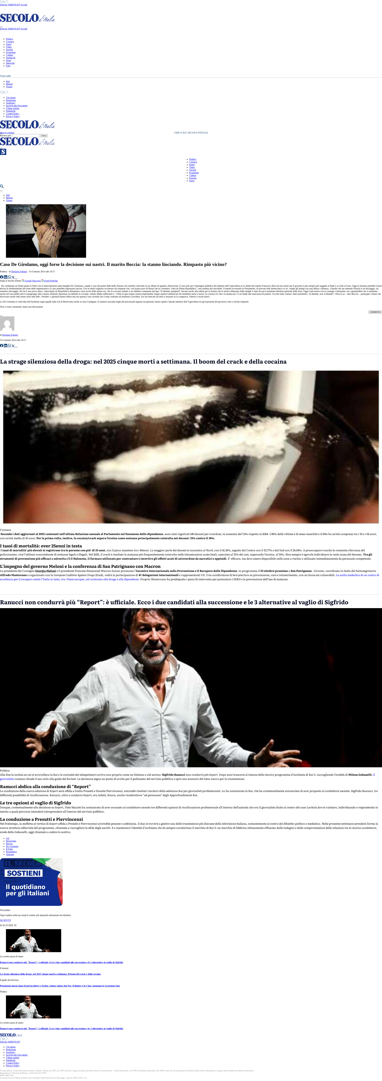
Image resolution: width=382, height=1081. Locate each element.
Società (9, 49)
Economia (11, 52)
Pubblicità (10, 111)
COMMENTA (375, 312)
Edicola (3, 4)
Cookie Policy (12, 113)
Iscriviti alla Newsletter (17, 105)
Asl (7, 838)
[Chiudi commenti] (1, 315)
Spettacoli (10, 57)
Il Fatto (9, 849)
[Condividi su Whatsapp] (10, 278)
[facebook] (1, 2)
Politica (9, 39)
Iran (8, 81)
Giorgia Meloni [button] (45, 571)
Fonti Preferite (51, 281)
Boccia (9, 843)
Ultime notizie (12, 108)
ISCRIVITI (5, 920)
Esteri (8, 44)
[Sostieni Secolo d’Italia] (31, 905)
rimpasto (10, 854)
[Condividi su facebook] (2, 278)
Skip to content (7, 132)
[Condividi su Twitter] (13, 278)
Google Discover (32, 281)
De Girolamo (12, 846)
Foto (8, 66)
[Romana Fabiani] (7, 330)
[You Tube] (4, 2)
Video (9, 47)
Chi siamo (11, 97)
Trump (9, 86)
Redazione (11, 100)
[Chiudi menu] (1, 26)
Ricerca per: (5, 135)
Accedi (23, 4)
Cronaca (10, 41)
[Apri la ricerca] (2, 187)
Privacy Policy (13, 116)
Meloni (9, 84)
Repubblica (11, 851)
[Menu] (1, 148)
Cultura (9, 55)
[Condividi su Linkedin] (6, 278)
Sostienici (10, 103)
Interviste (10, 63)
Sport (8, 60)
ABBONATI (14, 4)
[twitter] (7, 2)
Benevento (11, 841)
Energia (193, 178)
